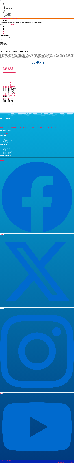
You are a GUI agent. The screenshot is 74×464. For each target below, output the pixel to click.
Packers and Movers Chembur (8, 71)
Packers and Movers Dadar (8, 98)
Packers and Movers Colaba (8, 70)
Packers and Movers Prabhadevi (9, 86)
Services (4, 12)
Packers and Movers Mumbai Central (10, 84)
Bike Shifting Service (8, 15)
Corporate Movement (8, 14)
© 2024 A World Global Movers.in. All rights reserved (11, 460)
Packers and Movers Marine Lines (9, 95)
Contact (4, 16)
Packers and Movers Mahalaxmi (9, 94)
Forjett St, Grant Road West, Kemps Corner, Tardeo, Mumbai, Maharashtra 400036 (17, 122)
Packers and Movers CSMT (8, 69)
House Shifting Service (8, 13)
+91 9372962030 (4, 130)
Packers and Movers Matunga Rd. (9, 93)
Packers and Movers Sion (7, 75)
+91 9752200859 (4, 133)
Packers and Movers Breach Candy (9, 72)
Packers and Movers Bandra (8, 67)
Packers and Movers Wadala (8, 82)
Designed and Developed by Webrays (66, 462)
